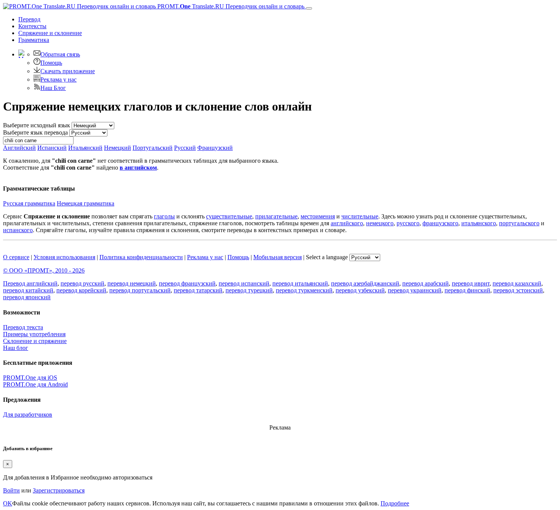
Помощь (51, 62)
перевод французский (187, 283)
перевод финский (467, 290)
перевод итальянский (300, 283)
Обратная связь (60, 54)
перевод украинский (415, 290)
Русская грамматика (29, 203)
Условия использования (64, 257)
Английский (19, 147)
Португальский (153, 147)
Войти (11, 490)
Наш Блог (53, 88)
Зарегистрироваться (59, 490)
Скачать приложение (67, 71)
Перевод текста (23, 327)
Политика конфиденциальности (141, 257)
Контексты (32, 26)
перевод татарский (198, 290)
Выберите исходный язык (36, 125)
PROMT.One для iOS (30, 377)
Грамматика (33, 40)
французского (440, 223)
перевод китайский (28, 290)
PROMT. (230, 6)
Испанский (52, 147)
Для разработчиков (27, 414)
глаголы (164, 216)
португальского (519, 223)
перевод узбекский (360, 290)
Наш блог (15, 348)
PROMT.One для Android (35, 384)
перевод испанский (244, 283)
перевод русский (82, 283)
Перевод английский (30, 283)
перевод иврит (471, 283)
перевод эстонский (518, 290)
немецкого (380, 223)
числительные (359, 216)
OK (7, 503)
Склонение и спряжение (35, 341)
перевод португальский (140, 290)
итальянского (478, 223)
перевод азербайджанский (365, 283)
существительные (229, 216)
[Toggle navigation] (309, 8)
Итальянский (85, 147)
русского (408, 223)
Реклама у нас (58, 79)
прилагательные (276, 216)
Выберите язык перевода (35, 132)
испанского (18, 230)
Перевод (29, 19)
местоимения (318, 216)
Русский (185, 147)
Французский (215, 147)
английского (347, 223)
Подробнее (395, 503)
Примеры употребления (34, 334)
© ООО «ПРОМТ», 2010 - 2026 (44, 270)
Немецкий (117, 147)
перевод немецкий (131, 283)
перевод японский (27, 297)
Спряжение (50, 33)
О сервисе (16, 257)
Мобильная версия (277, 257)
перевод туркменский (304, 290)
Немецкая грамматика (85, 203)
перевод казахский (517, 283)
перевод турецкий (249, 290)
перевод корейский (81, 290)
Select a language (327, 257)
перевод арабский (425, 283)
